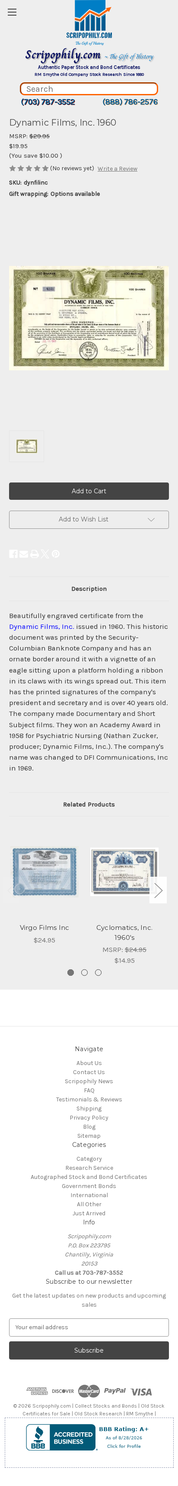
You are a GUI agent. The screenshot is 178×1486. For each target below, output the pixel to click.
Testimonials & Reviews (89, 1099)
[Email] (23, 554)
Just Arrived (89, 1213)
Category (89, 1158)
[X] (45, 554)
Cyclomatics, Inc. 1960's (124, 932)
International (89, 1195)
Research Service (89, 1168)
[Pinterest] (55, 554)
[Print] (34, 554)
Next (158, 890)
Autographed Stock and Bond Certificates (89, 1177)
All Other (89, 1204)
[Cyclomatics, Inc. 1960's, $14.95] (124, 872)
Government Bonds (89, 1186)
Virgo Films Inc (45, 927)
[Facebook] (13, 554)
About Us (89, 1063)
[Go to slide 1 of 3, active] (70, 972)
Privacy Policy (89, 1117)
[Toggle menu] (12, 12)
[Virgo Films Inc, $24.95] (44, 872)
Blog (89, 1126)
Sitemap (89, 1136)
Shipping (89, 1108)
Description (89, 588)
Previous (11, 890)
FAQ (89, 1090)
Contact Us (89, 1072)
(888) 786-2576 (130, 102)
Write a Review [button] (117, 168)
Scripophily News (89, 1081)
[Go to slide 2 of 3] (84, 972)
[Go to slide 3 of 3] (98, 972)
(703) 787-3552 (48, 102)
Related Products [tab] (89, 804)
